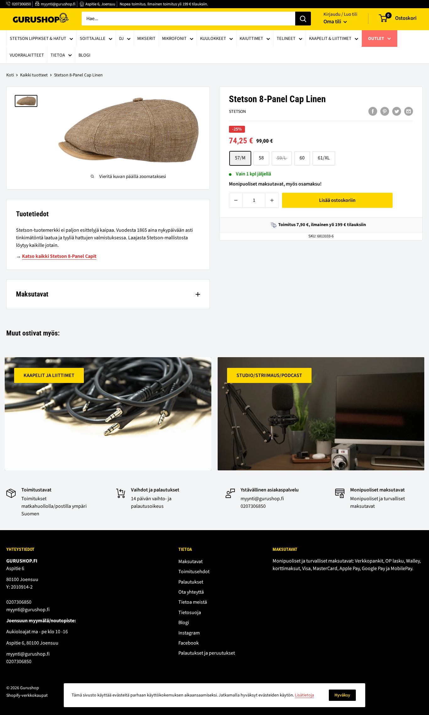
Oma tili (332, 21)
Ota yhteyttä (191, 592)
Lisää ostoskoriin (337, 200)
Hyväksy (342, 695)
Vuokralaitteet (27, 55)
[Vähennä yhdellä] (235, 200)
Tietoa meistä (192, 602)
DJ (121, 38)
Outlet (376, 38)
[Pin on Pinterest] (384, 111)
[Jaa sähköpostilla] (408, 111)
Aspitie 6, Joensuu (100, 4)
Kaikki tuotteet (34, 75)
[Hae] (303, 18)
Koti (10, 75)
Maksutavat (190, 561)
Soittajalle (93, 38)
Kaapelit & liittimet (330, 38)
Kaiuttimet (251, 38)
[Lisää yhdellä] (272, 200)
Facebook (188, 643)
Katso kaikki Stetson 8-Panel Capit (59, 256)
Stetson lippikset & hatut (38, 38)
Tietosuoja (189, 612)
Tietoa (58, 55)
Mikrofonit (174, 38)
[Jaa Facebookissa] (372, 111)
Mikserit (146, 38)
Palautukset (190, 582)
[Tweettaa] (396, 111)
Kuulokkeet (213, 38)
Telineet (286, 38)
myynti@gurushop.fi (58, 4)
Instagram (189, 632)
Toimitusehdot (193, 571)
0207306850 (21, 4)
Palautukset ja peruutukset (206, 653)
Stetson (237, 112)
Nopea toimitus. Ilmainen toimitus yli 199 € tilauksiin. (164, 4)
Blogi (84, 55)
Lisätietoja (304, 695)
